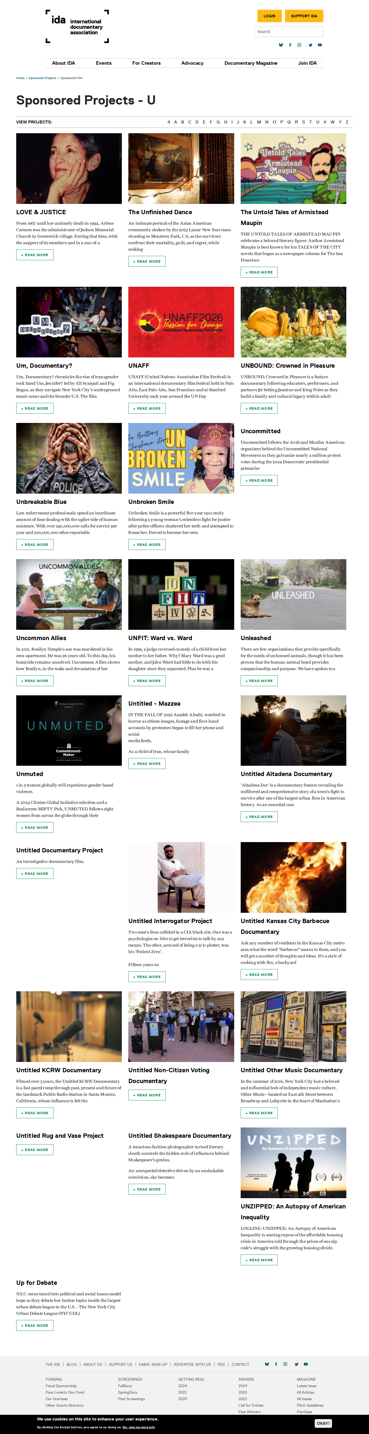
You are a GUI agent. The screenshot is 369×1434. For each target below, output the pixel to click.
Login (270, 16)
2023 (243, 1392)
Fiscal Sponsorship (61, 1386)
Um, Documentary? (44, 365)
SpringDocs (127, 1392)
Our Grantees (57, 1399)
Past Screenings (131, 1399)
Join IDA (307, 63)
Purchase (304, 1412)
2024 (182, 1386)
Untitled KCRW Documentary (58, 1070)
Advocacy (193, 63)
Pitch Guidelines (310, 1405)
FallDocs (125, 1386)
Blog (72, 1364)
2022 (182, 1392)
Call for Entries (251, 1405)
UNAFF (138, 365)
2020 (182, 1399)
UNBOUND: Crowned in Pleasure (288, 365)
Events (104, 63)
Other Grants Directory (64, 1405)
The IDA (53, 1364)
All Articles (305, 1392)
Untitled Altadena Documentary (286, 773)
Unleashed (256, 637)
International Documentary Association (77, 26)
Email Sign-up (153, 1364)
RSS (221, 1364)
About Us (92, 1364)
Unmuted (29, 773)
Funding (54, 1379)
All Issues (304, 1399)
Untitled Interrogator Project (170, 920)
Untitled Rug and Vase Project (60, 1135)
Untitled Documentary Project (59, 850)
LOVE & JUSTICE (41, 212)
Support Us (120, 1364)
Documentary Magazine (250, 63)
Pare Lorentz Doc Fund (65, 1392)
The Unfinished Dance (160, 212)
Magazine (306, 1379)
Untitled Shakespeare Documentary (179, 1135)
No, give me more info (139, 1427)
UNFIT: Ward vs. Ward (160, 637)
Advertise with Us (192, 1364)
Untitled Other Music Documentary (292, 1070)
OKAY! (323, 1423)
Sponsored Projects (42, 78)
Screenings (130, 1379)
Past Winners (249, 1412)
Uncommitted (261, 431)
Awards (246, 1379)
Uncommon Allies (41, 637)
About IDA (63, 63)
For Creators (146, 63)
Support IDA (304, 16)
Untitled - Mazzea (154, 703)
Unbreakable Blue (41, 501)
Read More (36, 254)
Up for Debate (36, 1282)
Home (20, 78)
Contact (240, 1364)
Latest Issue (306, 1386)
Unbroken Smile (151, 501)
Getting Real (191, 1379)
